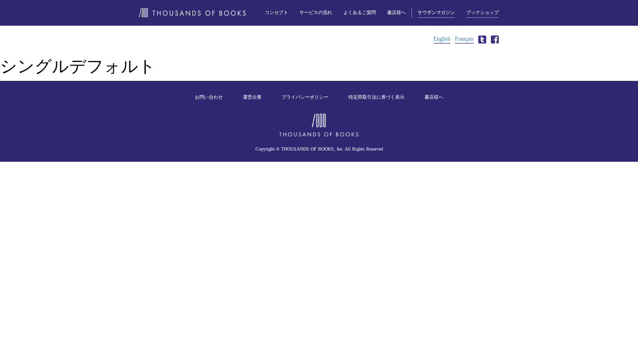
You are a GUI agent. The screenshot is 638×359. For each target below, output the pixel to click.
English (441, 39)
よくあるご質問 (359, 12)
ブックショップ (482, 12)
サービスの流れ (315, 12)
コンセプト (276, 12)
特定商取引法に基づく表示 (376, 97)
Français (464, 39)
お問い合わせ (209, 97)
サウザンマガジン (436, 12)
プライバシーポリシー (305, 97)
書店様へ (396, 12)
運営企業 (252, 97)
